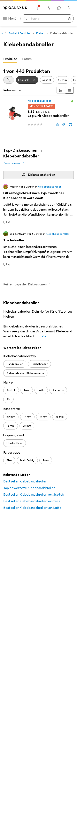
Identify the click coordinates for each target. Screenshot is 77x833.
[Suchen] (25, 18)
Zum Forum (11, 163)
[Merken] (64, 124)
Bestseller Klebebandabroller (25, 481)
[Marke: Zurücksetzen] (34, 80)
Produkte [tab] (10, 59)
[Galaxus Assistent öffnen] (59, 8)
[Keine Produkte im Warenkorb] (69, 8)
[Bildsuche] (69, 18)
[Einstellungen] (37, 8)
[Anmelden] (48, 8)
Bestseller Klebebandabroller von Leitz (32, 508)
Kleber (40, 33)
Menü (12, 18)
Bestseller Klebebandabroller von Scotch (33, 495)
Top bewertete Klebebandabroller (29, 488)
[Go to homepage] (15, 7)
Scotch (47, 80)
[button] (72, 101)
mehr (43, 336)
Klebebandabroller (39, 100)
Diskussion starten (41, 175)
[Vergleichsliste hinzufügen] (57, 124)
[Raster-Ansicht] (60, 90)
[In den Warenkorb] (70, 124)
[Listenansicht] (69, 90)
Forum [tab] (27, 59)
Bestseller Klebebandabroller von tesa (31, 501)
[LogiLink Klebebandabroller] (38, 113)
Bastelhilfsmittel (19, 33)
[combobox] (8, 80)
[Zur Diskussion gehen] (38, 204)
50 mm (62, 80)
